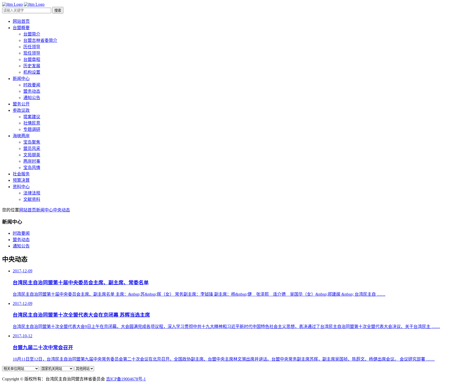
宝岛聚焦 (31, 142)
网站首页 (27, 210)
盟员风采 (31, 148)
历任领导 (31, 47)
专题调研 (31, 129)
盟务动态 (31, 91)
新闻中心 (44, 210)
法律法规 (31, 193)
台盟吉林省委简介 (40, 40)
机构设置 (31, 72)
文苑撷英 (31, 155)
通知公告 (31, 97)
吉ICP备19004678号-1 (126, 379)
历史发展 (31, 66)
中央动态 (61, 210)
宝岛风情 (31, 167)
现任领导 (31, 53)
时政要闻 (31, 85)
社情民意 (31, 123)
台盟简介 (31, 34)
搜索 (57, 10)
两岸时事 (31, 161)
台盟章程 (31, 59)
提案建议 (31, 116)
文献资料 (31, 199)
